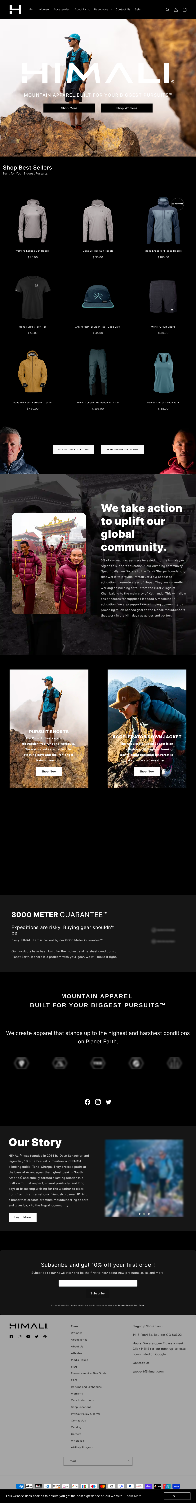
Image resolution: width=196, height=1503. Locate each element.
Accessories (79, 1339)
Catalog (76, 1427)
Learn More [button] (133, 1496)
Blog (74, 1366)
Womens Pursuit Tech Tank (163, 402)
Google (160, 1354)
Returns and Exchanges (86, 1387)
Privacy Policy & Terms (85, 1414)
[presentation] (95, 1178)
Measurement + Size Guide (88, 1373)
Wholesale (78, 1440)
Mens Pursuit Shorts (163, 326)
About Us (77, 1346)
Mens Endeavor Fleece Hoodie (163, 251)
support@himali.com (148, 1371)
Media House (79, 1360)
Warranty (77, 1393)
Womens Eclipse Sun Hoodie (33, 251)
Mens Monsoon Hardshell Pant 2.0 (98, 402)
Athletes (76, 1353)
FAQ (74, 1380)
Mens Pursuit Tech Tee (33, 326)
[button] (82, 10)
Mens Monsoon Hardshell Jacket (32, 402)
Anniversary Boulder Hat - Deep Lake (98, 326)
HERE (145, 1348)
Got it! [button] (177, 1496)
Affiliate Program (82, 1447)
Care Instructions (82, 1400)
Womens (76, 1333)
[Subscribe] (128, 1461)
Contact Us (78, 1420)
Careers (76, 1434)
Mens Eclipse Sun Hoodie (97, 251)
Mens (74, 1326)
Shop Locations (81, 1407)
